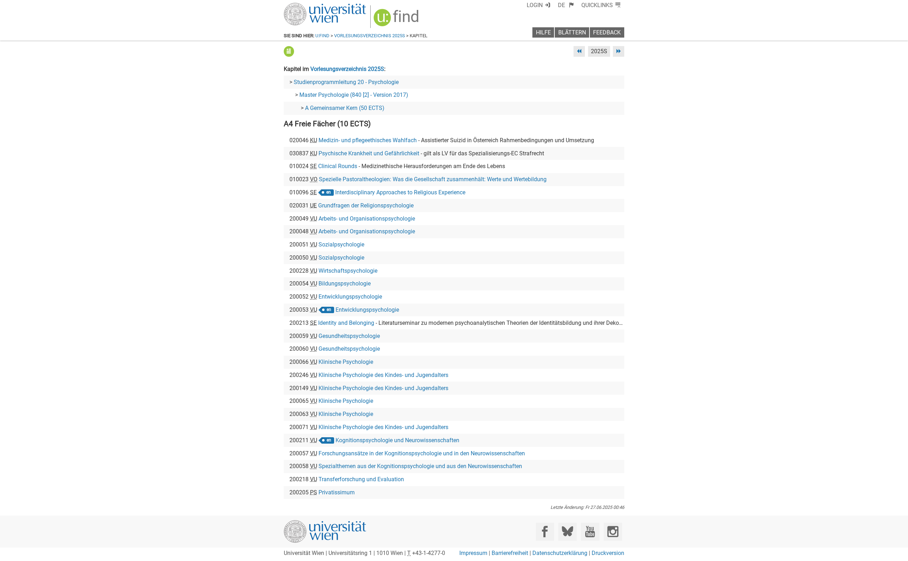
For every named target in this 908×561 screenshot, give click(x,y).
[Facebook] (545, 532)
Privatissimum (337, 492)
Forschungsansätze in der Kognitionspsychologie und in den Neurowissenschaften (422, 453)
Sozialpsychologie (341, 244)
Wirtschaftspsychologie (348, 270)
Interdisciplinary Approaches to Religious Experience (400, 192)
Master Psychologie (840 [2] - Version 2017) (353, 94)
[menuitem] (565, 5)
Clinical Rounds (337, 166)
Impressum (473, 553)
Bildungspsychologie (345, 283)
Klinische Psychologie (346, 362)
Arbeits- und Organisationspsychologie (367, 218)
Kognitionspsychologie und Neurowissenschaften (397, 440)
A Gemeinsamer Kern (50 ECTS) (344, 108)
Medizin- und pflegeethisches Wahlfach (368, 140)
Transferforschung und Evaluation (361, 479)
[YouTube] (590, 532)
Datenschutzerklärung (559, 553)
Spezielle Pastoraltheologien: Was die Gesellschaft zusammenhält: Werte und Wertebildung (433, 179)
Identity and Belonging (346, 323)
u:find (322, 35)
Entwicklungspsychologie (350, 296)
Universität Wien (308, 6)
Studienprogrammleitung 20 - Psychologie (346, 82)
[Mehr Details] (289, 51)
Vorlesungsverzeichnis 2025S (369, 35)
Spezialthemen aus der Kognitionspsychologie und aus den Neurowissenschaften (420, 466)
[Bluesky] (567, 532)
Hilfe (543, 32)
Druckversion (608, 553)
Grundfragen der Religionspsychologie (366, 205)
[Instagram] (613, 532)
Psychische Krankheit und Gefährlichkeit (369, 153)
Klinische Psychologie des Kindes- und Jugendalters (383, 375)
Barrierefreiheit (510, 553)
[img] (397, 20)
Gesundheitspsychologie (349, 336)
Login (535, 5)
